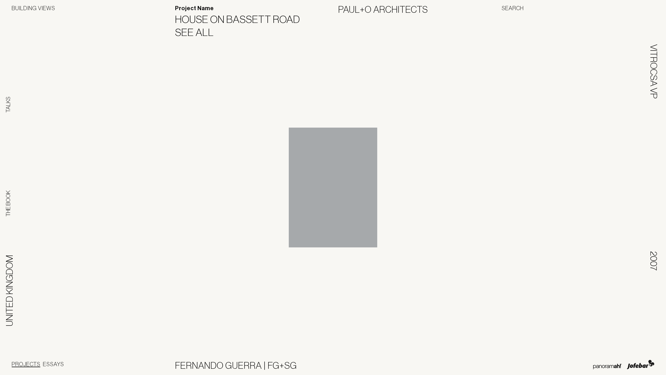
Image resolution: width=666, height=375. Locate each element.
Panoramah (607, 366)
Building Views (33, 8)
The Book (8, 203)
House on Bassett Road (241, 19)
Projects (26, 364)
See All (198, 32)
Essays (53, 364)
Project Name (194, 8)
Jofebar (640, 364)
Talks (8, 105)
